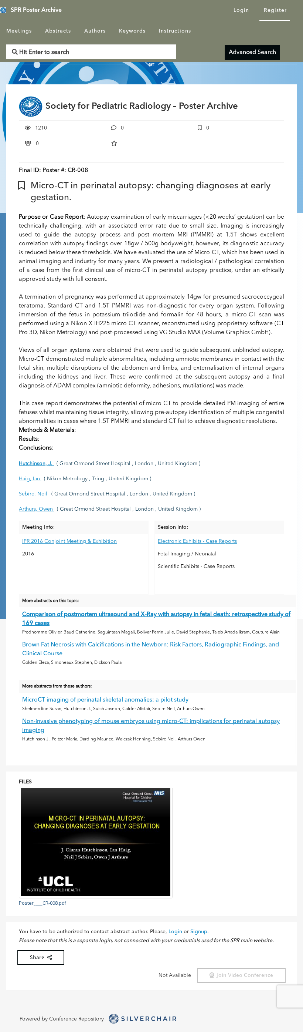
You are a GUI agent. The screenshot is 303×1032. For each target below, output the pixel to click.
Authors (95, 31)
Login (241, 10)
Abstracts (58, 31)
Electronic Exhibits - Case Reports (197, 541)
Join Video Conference (243, 975)
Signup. (199, 931)
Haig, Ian (30, 478)
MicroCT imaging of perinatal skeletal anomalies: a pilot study (105, 700)
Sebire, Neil (34, 494)
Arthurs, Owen (36, 509)
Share (38, 957)
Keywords (132, 31)
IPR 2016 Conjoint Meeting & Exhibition (69, 541)
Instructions (175, 31)
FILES (25, 781)
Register (275, 10)
